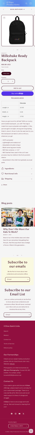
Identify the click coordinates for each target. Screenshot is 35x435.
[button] (4, 3)
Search (6, 331)
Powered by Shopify (25, 431)
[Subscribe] (28, 279)
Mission (6, 335)
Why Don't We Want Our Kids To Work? (16, 230)
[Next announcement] (31, 9)
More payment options (17, 98)
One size (6, 73)
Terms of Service (9, 343)
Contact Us (7, 339)
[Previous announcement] (3, 9)
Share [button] (5, 184)
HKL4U (12, 364)
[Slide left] (13, 50)
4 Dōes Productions (14, 431)
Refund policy (8, 348)
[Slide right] (22, 50)
